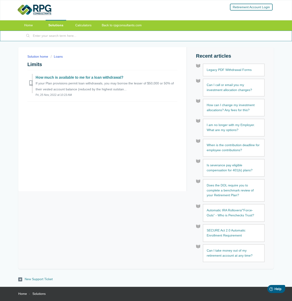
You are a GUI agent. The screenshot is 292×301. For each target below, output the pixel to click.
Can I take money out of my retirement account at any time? (230, 253)
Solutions (55, 25)
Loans (58, 56)
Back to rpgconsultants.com (122, 25)
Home (28, 25)
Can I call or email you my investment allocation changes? (229, 87)
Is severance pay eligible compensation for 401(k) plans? (230, 167)
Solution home (38, 56)
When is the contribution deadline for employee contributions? (233, 147)
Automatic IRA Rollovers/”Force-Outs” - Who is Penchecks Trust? (230, 212)
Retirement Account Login (251, 7)
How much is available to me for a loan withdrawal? (79, 77)
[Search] (28, 35)
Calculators (83, 25)
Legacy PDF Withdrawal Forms (229, 70)
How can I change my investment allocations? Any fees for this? (231, 107)
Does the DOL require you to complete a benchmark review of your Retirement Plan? (230, 190)
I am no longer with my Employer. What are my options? (231, 127)
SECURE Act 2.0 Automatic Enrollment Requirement (226, 232)
